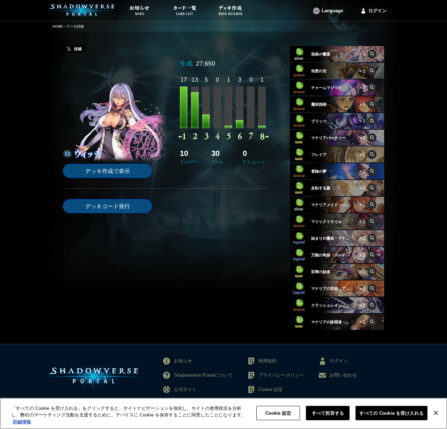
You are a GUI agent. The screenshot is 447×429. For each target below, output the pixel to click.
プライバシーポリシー (281, 375)
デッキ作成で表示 (107, 171)
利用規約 (267, 360)
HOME (57, 26)
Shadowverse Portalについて (203, 375)
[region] (223, 413)
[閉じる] (436, 413)
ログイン (377, 10)
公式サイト (185, 389)
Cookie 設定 (278, 412)
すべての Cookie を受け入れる (391, 412)
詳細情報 (22, 421)
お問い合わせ (343, 375)
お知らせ (183, 360)
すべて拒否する (328, 412)
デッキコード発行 (107, 206)
